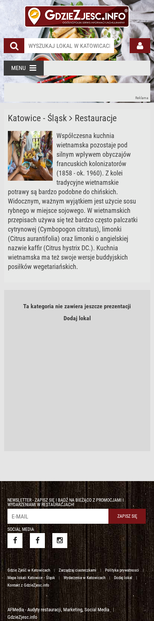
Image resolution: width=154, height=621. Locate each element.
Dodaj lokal (77, 318)
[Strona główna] (77, 15)
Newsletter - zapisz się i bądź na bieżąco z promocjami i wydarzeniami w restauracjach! (65, 502)
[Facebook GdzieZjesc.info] (14, 540)
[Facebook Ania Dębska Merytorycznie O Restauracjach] (37, 540)
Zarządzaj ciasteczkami (77, 570)
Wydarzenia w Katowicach (84, 577)
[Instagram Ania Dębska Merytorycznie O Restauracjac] (59, 540)
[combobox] (69, 45)
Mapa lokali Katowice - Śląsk (31, 577)
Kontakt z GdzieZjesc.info (28, 585)
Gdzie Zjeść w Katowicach (28, 570)
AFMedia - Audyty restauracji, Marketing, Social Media (58, 609)
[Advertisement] (77, 92)
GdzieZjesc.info (22, 617)
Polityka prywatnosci (122, 570)
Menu (18, 67)
